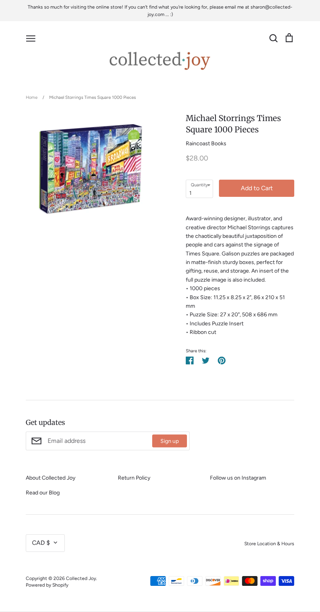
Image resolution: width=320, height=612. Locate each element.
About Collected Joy (50, 478)
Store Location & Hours (269, 543)
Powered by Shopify (47, 585)
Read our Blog (43, 492)
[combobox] (199, 189)
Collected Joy (81, 578)
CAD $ (41, 542)
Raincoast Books (206, 143)
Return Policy (134, 478)
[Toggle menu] (31, 38)
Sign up (169, 441)
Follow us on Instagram (238, 478)
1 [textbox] (190, 193)
